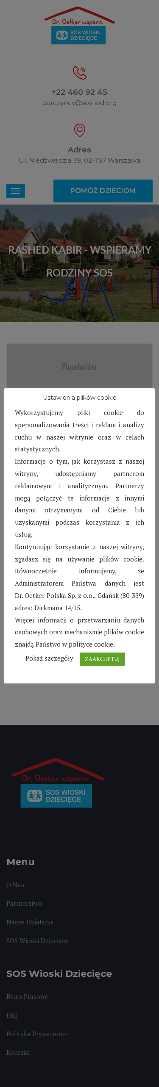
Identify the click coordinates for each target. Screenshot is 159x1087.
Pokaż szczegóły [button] (49, 658)
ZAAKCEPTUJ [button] (102, 659)
